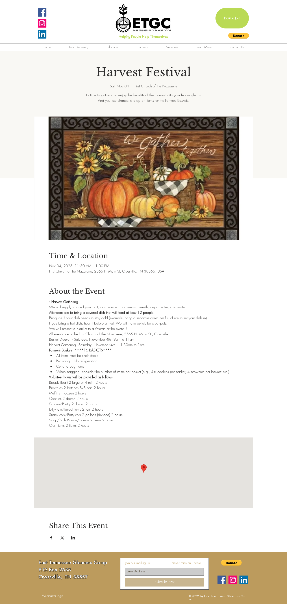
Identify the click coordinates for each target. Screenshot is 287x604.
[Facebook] (221, 580)
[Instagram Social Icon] (42, 23)
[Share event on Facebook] (51, 537)
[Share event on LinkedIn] (73, 537)
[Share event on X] (62, 537)
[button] (238, 36)
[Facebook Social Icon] (42, 12)
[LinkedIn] (42, 34)
